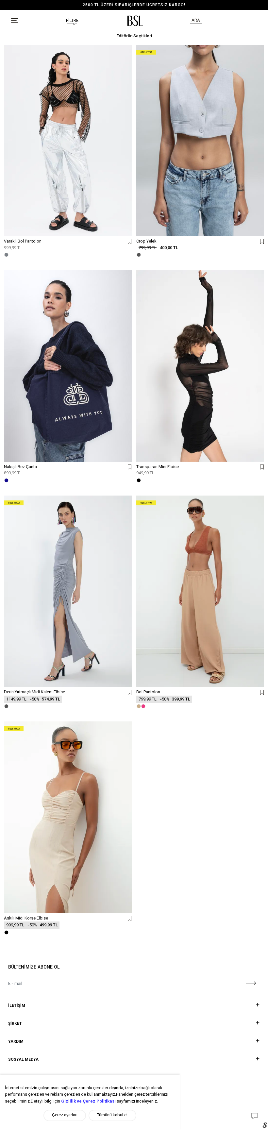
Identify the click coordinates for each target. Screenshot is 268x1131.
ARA (196, 21)
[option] (134, 5)
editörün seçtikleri (134, 36)
